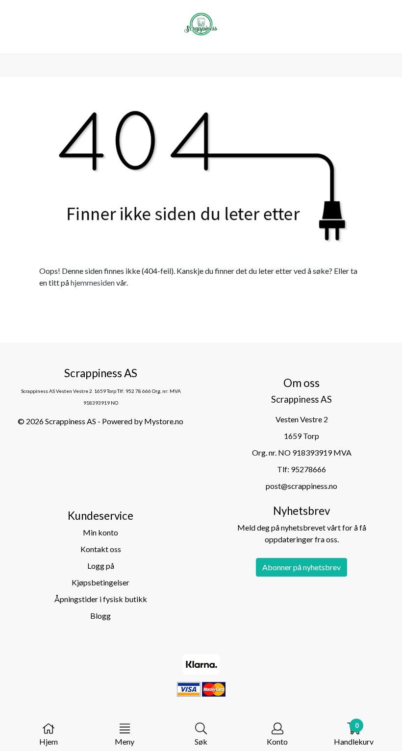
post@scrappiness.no (301, 485)
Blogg (100, 615)
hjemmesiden (93, 282)
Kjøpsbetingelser (100, 582)
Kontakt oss (100, 549)
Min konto (100, 532)
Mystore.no (163, 421)
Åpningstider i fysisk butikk (100, 599)
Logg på (100, 565)
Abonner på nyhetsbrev (301, 567)
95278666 (308, 469)
